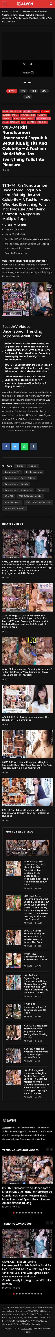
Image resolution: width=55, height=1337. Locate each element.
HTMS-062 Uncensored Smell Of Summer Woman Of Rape (36, 1008)
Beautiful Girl (16, 111)
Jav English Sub (27, 118)
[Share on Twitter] (15, 446)
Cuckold (6, 115)
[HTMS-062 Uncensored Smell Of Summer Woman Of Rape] (13, 1011)
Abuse (15, 11)
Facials (15, 115)
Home (5, 11)
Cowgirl (35, 111)
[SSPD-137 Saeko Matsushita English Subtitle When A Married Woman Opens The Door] (13, 937)
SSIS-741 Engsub (12, 502)
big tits (20, 466)
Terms (27, 1332)
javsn (17, 853)
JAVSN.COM (26, 1328)
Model (5, 122)
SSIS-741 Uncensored (14, 508)
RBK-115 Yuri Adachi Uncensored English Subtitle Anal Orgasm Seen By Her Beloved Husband (25, 813)
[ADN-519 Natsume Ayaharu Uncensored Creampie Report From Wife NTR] (13, 1055)
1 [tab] (14, 1213)
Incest (16, 118)
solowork (42, 490)
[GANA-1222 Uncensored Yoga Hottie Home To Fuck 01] (13, 960)
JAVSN (6, 1127)
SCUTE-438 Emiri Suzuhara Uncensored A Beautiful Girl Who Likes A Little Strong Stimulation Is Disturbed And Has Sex (28, 368)
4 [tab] (23, 1213)
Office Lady (14, 122)
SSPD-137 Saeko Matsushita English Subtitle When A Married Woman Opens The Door (34, 936)
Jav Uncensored (43, 118)
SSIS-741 (9, 496)
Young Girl (42, 122)
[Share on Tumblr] (33, 446)
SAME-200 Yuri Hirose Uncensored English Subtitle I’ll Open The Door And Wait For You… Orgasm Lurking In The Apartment (27, 765)
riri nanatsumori (34, 472)
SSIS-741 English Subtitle (30, 496)
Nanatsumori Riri (12, 472)
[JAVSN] (27, 4)
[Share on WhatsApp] (24, 446)
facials (32, 466)
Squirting (31, 122)
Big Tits (27, 111)
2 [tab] (17, 1213)
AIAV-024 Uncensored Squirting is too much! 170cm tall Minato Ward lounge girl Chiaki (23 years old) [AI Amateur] (27, 672)
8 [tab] (35, 1213)
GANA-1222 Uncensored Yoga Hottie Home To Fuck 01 (35, 958)
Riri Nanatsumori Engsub (16, 484)
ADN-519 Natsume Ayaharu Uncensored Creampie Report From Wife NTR (36, 1053)
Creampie (45, 111)
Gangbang (42, 115)
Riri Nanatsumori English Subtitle (20, 478)
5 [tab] (26, 1213)
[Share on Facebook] (6, 446)
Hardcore (7, 118)
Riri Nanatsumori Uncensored (18, 490)
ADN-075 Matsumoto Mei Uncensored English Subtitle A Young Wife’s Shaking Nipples (36, 1031)
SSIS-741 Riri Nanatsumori (38, 502)
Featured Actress (28, 115)
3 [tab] (20, 1213)
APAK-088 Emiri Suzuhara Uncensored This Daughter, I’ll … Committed (25, 718)
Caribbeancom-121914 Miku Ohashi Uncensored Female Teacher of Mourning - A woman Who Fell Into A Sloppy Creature (25, 381)
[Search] (51, 4)
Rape (23, 122)
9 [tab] (38, 1213)
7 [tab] (32, 1213)
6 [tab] (29, 1213)
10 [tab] (41, 1213)
